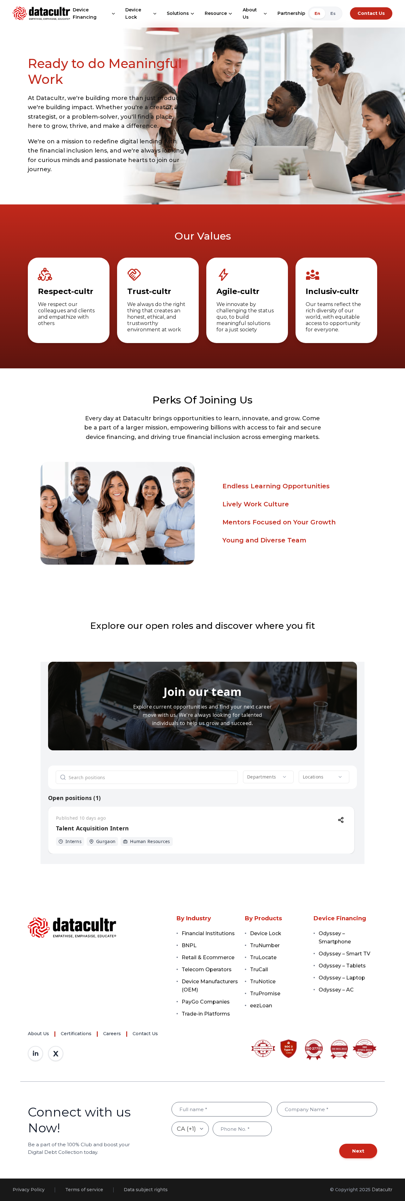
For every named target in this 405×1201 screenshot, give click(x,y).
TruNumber (265, 945)
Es (333, 13)
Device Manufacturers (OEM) (210, 986)
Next (358, 1151)
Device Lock (133, 13)
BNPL (189, 945)
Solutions (178, 13)
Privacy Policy (29, 1189)
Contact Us (371, 13)
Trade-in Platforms (206, 1014)
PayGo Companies (206, 1002)
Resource (216, 13)
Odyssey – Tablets (342, 966)
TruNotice (263, 982)
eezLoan (261, 1006)
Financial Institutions (208, 933)
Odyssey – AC (336, 990)
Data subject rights (146, 1189)
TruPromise (265, 994)
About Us (250, 13)
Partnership (291, 13)
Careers (112, 1033)
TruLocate (263, 957)
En (317, 13)
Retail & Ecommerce (208, 957)
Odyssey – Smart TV (344, 954)
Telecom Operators (207, 969)
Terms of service (84, 1189)
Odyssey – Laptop (342, 978)
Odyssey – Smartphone (335, 937)
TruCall (259, 969)
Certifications (76, 1033)
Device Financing (85, 13)
